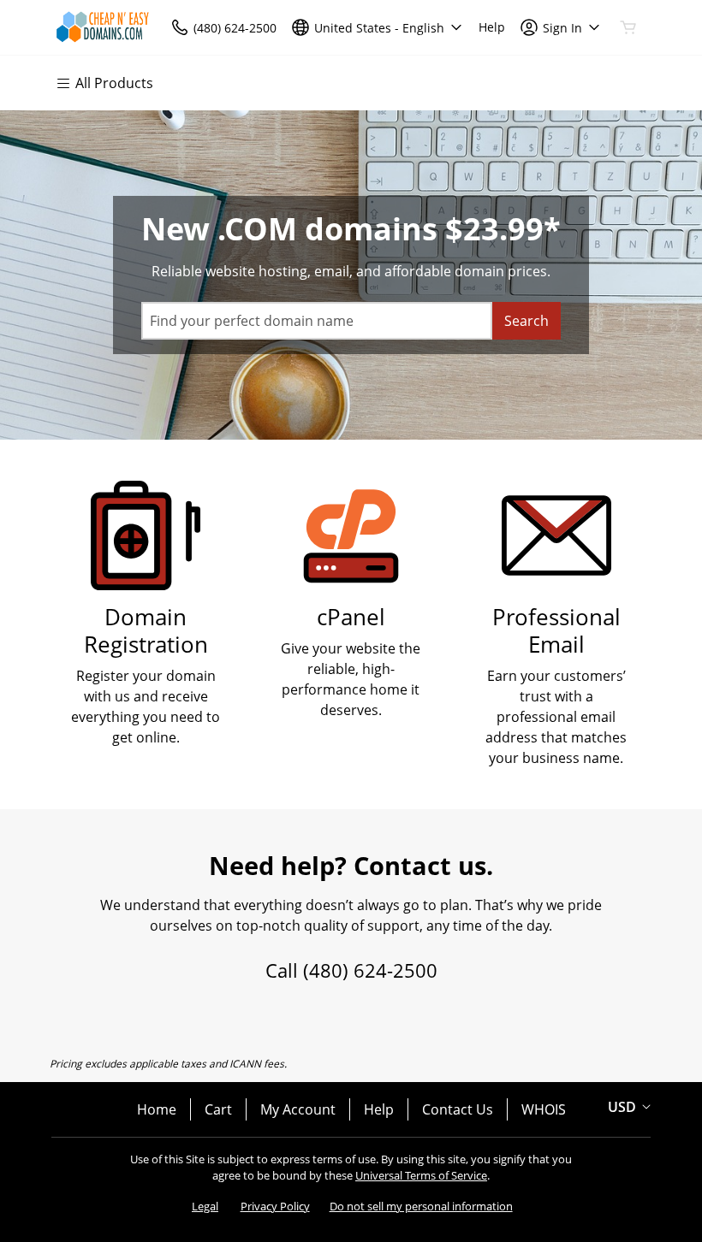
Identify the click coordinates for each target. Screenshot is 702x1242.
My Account (298, 1109)
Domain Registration (146, 630)
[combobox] (317, 321)
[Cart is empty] (628, 27)
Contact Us (457, 1109)
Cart (218, 1109)
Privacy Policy (275, 1206)
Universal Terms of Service (421, 1175)
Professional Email (556, 630)
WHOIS (543, 1109)
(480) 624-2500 (370, 970)
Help (379, 1109)
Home (156, 1109)
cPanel (351, 617)
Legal (205, 1206)
